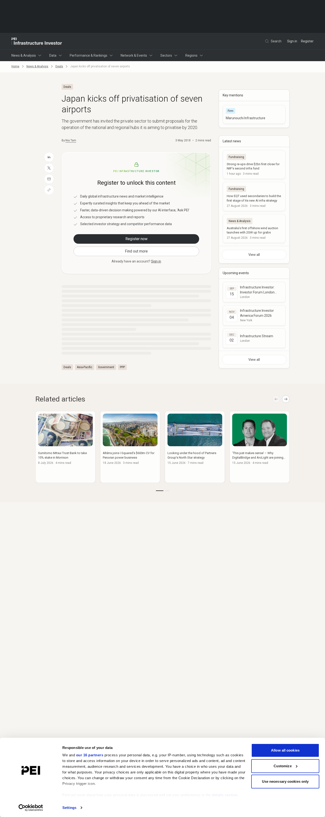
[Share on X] (49, 168)
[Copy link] (49, 190)
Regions (191, 55)
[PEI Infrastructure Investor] (36, 41)
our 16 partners (89, 755)
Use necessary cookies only (285, 781)
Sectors (166, 55)
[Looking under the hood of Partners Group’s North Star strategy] (195, 447)
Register (307, 41)
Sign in (292, 41)
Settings (69, 808)
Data (52, 55)
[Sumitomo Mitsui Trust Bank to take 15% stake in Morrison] (65, 447)
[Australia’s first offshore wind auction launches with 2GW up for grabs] (254, 228)
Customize (283, 766)
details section (225, 795)
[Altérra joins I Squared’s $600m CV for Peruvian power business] (130, 447)
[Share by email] (49, 179)
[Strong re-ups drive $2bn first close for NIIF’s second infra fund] (254, 164)
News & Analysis (23, 55)
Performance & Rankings (88, 55)
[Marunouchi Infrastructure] (254, 114)
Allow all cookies (285, 750)
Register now (136, 239)
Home (15, 66)
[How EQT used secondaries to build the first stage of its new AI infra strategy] (254, 196)
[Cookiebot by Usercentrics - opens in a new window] (31, 807)
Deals (59, 66)
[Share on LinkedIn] (49, 157)
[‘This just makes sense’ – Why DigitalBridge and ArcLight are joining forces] (259, 447)
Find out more (136, 251)
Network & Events (134, 55)
